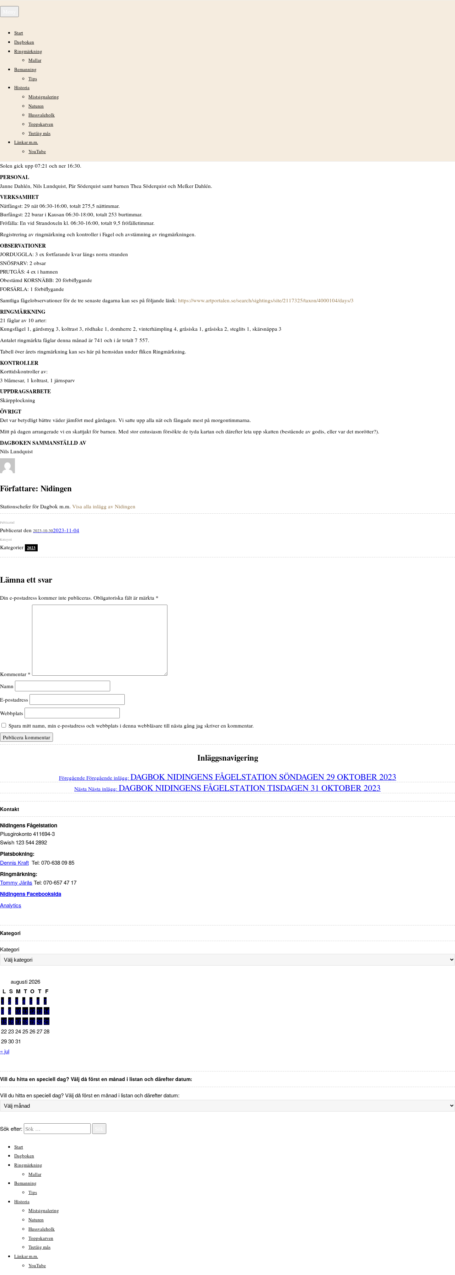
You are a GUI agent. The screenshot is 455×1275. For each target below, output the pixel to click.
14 (46, 1011)
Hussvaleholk (41, 115)
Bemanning (25, 69)
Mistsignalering (43, 96)
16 (11, 1021)
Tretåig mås (39, 133)
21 (46, 1021)
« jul (4, 1051)
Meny (9, 11)
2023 (31, 548)
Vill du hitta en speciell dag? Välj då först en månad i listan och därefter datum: (90, 1095)
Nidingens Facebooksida (30, 894)
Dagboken (24, 42)
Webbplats (11, 713)
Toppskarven (40, 124)
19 (32, 1021)
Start (18, 32)
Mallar (34, 60)
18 (25, 1021)
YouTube (37, 151)
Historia (22, 87)
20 (39, 1021)
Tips (32, 78)
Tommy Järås (16, 882)
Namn (7, 686)
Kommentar (15, 673)
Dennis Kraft (14, 862)
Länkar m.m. (26, 142)
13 (39, 1011)
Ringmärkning (28, 51)
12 (32, 1011)
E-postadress (14, 699)
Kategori (9, 949)
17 (18, 1021)
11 (25, 1011)
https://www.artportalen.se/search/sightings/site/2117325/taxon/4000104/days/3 (266, 300)
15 (4, 1021)
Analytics (10, 905)
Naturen (36, 106)
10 (18, 1011)
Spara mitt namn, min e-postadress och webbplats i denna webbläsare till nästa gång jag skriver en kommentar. (131, 725)
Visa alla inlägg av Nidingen (103, 506)
